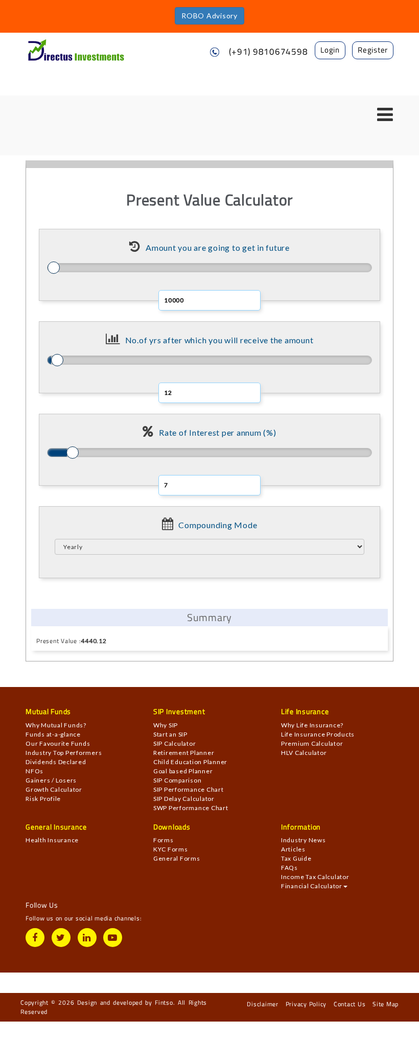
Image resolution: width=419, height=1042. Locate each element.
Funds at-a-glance (53, 734)
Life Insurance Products (318, 734)
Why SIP (165, 725)
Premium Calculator (312, 743)
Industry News (303, 840)
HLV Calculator (304, 752)
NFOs (34, 771)
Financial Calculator (311, 886)
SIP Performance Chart (188, 789)
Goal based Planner (183, 771)
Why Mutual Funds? (56, 725)
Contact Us (350, 1004)
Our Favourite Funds (58, 743)
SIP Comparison (177, 780)
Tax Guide (296, 858)
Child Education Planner (190, 762)
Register (373, 50)
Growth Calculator (54, 789)
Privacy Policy (306, 1004)
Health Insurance (52, 840)
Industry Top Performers (64, 752)
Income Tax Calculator (315, 877)
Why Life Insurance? (312, 725)
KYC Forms (170, 849)
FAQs (289, 867)
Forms (163, 840)
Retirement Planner (184, 752)
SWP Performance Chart (190, 808)
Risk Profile (43, 798)
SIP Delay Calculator (184, 798)
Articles (293, 849)
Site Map (386, 1004)
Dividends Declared (56, 762)
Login (330, 50)
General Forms (176, 858)
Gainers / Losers (51, 780)
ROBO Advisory (209, 15)
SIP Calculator (174, 743)
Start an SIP (170, 734)
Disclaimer (262, 1004)
